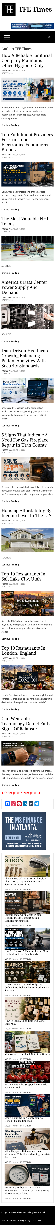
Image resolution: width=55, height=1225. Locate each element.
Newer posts (28, 793)
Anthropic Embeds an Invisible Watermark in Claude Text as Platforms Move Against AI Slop (27, 1190)
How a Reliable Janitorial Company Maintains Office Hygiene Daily (26, 60)
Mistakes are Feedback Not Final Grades (27, 1054)
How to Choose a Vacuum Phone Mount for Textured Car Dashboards (27, 953)
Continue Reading (10, 125)
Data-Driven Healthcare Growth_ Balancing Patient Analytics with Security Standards (25, 358)
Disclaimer (36, 1220)
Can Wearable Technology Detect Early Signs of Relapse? (26, 723)
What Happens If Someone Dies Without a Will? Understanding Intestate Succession (27, 1154)
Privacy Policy (24, 1220)
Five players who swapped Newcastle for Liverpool (26, 1086)
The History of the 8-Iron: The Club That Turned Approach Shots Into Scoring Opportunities (25, 881)
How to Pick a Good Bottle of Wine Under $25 (25, 1023)
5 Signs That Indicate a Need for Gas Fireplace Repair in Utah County (24, 440)
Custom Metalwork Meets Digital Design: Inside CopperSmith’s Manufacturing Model (23, 918)
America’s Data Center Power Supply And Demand (24, 287)
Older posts (12, 793)
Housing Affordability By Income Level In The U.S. (27, 513)
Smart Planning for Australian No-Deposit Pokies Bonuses (24, 1120)
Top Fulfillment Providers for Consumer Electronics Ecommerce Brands (27, 142)
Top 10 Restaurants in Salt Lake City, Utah (23, 576)
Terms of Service (8, 1220)
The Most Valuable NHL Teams (25, 221)
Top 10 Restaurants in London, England (23, 651)
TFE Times (8, 73)
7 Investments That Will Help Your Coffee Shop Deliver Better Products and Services (27, 987)
